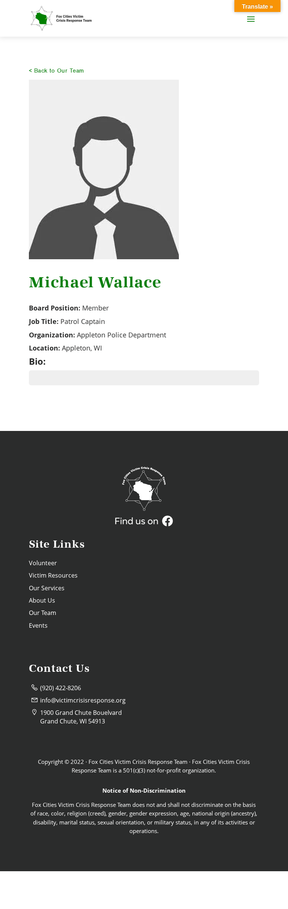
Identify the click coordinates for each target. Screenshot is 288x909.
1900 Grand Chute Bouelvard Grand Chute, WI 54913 (81, 716)
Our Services (46, 588)
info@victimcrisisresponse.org (83, 700)
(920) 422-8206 (60, 688)
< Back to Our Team (56, 70)
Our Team (42, 613)
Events (38, 625)
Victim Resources (53, 575)
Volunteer (43, 563)
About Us (42, 600)
